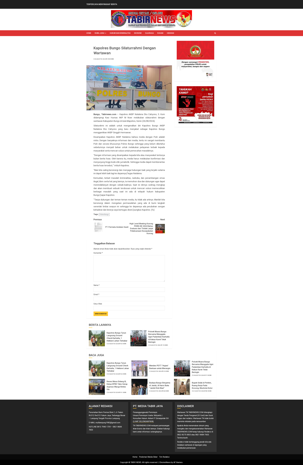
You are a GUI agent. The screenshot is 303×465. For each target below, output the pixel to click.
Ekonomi (138, 33)
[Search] (215, 33)
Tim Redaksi (164, 457)
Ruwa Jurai (99, 33)
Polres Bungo (104, 214)
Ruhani (160, 33)
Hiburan (170, 33)
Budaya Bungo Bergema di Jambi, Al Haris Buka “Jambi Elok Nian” (159, 385)
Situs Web (98, 304)
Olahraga (149, 33)
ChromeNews (165, 462)
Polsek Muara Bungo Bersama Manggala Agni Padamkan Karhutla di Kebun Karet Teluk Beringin (158, 336)
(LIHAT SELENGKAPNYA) (143, 421)
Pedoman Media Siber (148, 457)
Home (88, 33)
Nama (97, 285)
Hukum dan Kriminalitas (120, 33)
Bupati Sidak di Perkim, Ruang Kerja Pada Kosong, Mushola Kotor (202, 385)
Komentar (98, 253)
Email (96, 294)
